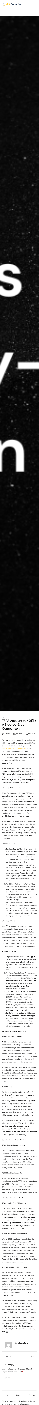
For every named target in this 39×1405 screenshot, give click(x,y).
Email (18, 1395)
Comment (8, 1378)
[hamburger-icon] (36, 4)
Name (6, 1395)
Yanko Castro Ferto (21, 1343)
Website (32, 1395)
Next (32, 1356)
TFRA (3, 717)
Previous (7, 1356)
